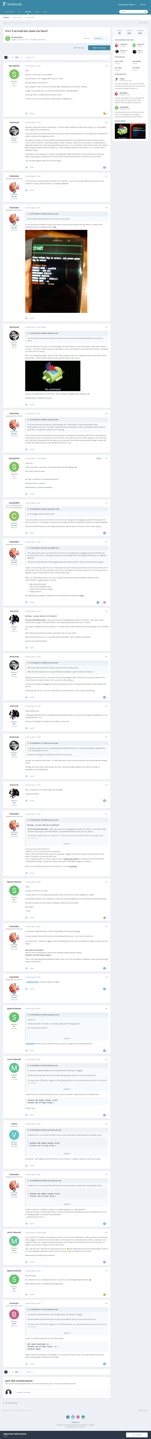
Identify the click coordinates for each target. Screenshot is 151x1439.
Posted (33, 66)
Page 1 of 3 (30, 57)
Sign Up (143, 4)
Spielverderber (14, 881)
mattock (14, 611)
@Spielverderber (33, 982)
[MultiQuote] (26, 113)
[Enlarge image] (52, 376)
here (81, 595)
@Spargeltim (30, 1044)
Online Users (17, 17)
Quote (32, 113)
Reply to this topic (99, 48)
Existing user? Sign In (127, 5)
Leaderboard (30, 17)
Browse (28, 12)
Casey (122, 79)
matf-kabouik (14, 1059)
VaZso (14, 1123)
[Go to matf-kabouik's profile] (14, 1068)
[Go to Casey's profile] (117, 79)
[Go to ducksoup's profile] (14, 131)
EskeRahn (14, 176)
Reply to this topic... (24, 1392)
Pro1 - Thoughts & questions (35, 39)
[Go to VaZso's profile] (14, 1135)
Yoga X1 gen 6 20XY (71, 859)
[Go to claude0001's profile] (14, 516)
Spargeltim (18, 37)
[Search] (145, 11)
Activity (37, 12)
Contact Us (75, 1422)
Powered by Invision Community (75, 1427)
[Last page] (21, 57)
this (55, 227)
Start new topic (79, 48)
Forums (6, 17)
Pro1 (19, 12)
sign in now (53, 1383)
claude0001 (14, 502)
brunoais (14, 1303)
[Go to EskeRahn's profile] (14, 187)
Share (87, 38)
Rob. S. (140, 51)
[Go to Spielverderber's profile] (14, 890)
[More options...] (106, 66)
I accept (137, 1435)
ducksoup (14, 122)
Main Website (9, 12)
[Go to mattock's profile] (14, 620)
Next (17, 57)
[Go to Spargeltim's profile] (7, 38)
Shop (45, 12)
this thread (73, 866)
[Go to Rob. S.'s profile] (134, 52)
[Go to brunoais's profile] (14, 1314)
